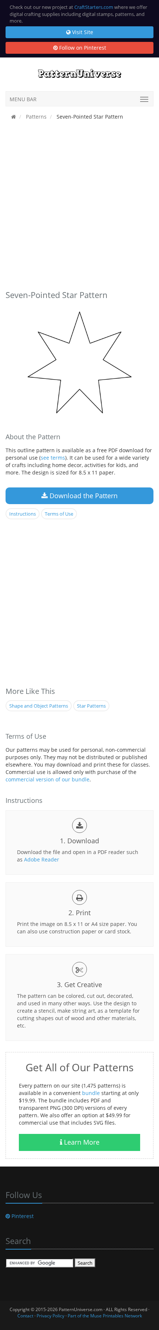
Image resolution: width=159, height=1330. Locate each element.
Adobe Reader (41, 859)
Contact (25, 1316)
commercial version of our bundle (47, 779)
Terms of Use (59, 513)
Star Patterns (91, 705)
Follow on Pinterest (82, 47)
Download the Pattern (83, 495)
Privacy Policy (50, 1316)
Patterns (35, 116)
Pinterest (22, 1216)
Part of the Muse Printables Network (105, 1316)
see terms (53, 457)
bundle (91, 1092)
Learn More (80, 1142)
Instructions (22, 513)
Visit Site (82, 32)
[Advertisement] (79, 207)
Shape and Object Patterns (38, 705)
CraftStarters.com (93, 7)
